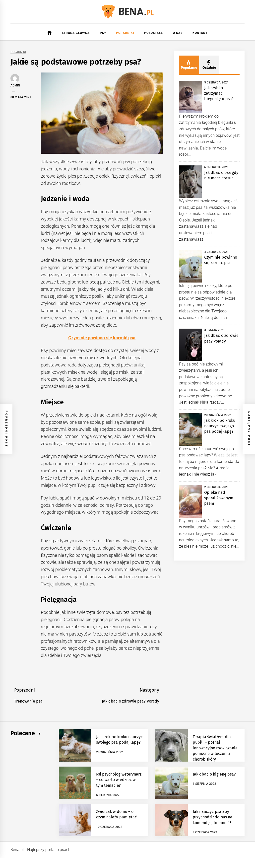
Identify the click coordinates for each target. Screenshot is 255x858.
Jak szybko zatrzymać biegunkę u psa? (219, 93)
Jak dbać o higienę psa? (214, 774)
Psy (103, 33)
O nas (178, 33)
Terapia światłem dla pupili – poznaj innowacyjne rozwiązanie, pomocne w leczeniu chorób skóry (216, 748)
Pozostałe (153, 33)
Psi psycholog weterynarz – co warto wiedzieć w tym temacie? (118, 780)
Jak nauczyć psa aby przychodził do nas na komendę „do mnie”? (212, 817)
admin (15, 85)
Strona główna (76, 33)
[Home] (50, 32)
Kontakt (199, 33)
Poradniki (125, 33)
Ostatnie (209, 68)
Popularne (189, 68)
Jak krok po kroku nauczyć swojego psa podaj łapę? (219, 426)
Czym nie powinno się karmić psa (102, 337)
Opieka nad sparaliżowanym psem (218, 498)
